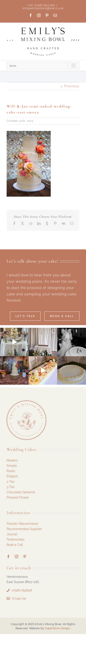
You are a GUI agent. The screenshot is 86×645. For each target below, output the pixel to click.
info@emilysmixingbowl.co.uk (43, 8)
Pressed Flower (18, 497)
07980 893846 (22, 590)
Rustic (11, 471)
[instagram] (17, 556)
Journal (12, 534)
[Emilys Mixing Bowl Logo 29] (26, 402)
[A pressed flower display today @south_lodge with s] (14, 342)
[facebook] (8, 556)
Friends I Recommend (22, 523)
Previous (71, 86)
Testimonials (15, 539)
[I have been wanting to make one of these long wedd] (43, 370)
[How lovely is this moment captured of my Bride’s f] (71, 342)
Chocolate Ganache (21, 492)
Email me (19, 598)
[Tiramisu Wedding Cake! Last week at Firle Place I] (43, 342)
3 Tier (11, 487)
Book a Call (15, 544)
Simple (12, 465)
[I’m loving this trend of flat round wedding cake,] (71, 370)
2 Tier (11, 481)
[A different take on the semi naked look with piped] (14, 370)
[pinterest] (25, 556)
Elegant (12, 476)
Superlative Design (57, 628)
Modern (12, 460)
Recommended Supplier (24, 529)
